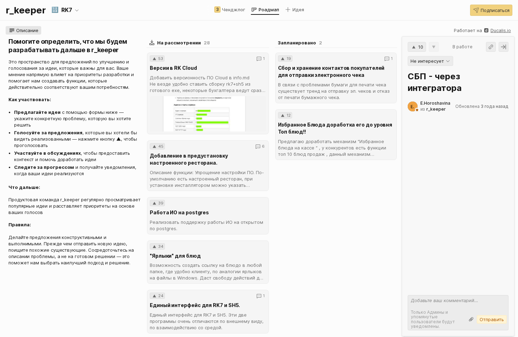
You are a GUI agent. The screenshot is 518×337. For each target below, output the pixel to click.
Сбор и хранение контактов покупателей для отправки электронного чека (331, 71)
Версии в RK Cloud (173, 68)
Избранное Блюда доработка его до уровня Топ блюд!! (335, 128)
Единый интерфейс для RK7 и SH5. (195, 305)
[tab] (229, 9)
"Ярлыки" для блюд (175, 256)
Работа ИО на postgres (179, 212)
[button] (65, 10)
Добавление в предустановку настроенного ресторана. (189, 159)
